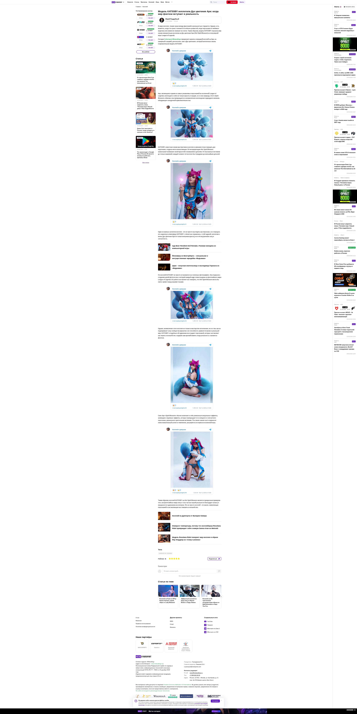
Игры (157, 2)
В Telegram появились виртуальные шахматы (342, 16)
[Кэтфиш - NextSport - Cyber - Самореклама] (178, 711)
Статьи (137, 2)
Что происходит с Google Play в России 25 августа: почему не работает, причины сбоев (145, 154)
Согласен (215, 701)
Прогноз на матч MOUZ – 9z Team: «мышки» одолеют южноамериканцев (343, 314)
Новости (130, 2)
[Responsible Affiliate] (214, 696)
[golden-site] (146, 696)
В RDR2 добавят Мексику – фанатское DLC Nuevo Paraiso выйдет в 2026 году (344, 107)
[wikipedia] (159, 696)
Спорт (172, 624)
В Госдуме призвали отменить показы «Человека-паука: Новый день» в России (344, 183)
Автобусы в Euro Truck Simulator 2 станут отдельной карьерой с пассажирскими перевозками (344, 331)
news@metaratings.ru (196, 673)
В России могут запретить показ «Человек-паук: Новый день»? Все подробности (145, 105)
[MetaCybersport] (143, 656)
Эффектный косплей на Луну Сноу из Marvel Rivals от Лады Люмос (189, 600)
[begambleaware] (186, 696)
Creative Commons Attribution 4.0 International (177, 684)
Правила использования (143, 623)
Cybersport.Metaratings (172, 39)
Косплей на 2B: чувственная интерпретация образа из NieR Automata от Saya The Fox (211, 602)
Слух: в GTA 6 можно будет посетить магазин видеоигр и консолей (344, 30)
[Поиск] (211, 2)
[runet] (137, 696)
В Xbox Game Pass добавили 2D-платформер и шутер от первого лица (344, 266)
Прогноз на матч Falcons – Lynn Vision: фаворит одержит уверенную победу (345, 92)
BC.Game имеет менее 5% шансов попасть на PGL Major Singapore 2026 (344, 212)
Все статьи (146, 162)
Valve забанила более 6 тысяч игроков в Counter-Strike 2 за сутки (344, 295)
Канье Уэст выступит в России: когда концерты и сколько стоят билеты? (145, 130)
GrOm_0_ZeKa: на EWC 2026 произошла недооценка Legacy (344, 74)
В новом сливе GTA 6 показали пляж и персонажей (344, 153)
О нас (137, 617)
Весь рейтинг (145, 51)
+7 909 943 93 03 (195, 675)
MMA (171, 621)
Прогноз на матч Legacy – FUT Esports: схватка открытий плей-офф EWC (344, 139)
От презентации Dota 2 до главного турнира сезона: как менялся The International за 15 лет (145, 80)
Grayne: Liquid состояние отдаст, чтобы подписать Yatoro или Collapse (342, 60)
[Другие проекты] (118, 2)
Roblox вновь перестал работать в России (342, 252)
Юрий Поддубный (172, 19)
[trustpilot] (172, 696)
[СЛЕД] (221, 596)
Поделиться (213, 558)
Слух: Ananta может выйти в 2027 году (344, 121)
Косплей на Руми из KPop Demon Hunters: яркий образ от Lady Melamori (167, 600)
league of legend (165, 553)
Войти (242, 2)
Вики (162, 2)
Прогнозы (144, 2)
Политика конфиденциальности (145, 626)
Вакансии (138, 620)
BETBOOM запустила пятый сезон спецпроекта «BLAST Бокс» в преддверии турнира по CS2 (344, 348)
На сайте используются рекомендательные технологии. (153, 691)
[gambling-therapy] (200, 696)
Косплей (151, 2)
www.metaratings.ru (157, 663)
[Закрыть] (354, 710)
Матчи (167, 2)
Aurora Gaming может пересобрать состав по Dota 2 (344, 239)
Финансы (173, 627)
